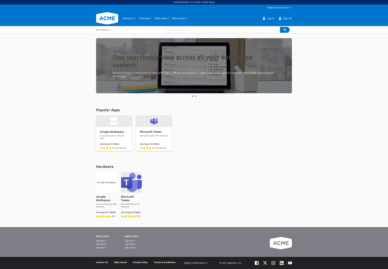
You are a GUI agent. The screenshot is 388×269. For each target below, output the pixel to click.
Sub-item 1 (101, 240)
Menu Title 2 (132, 236)
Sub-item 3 (101, 247)
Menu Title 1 (103, 236)
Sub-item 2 (101, 244)
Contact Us (102, 262)
